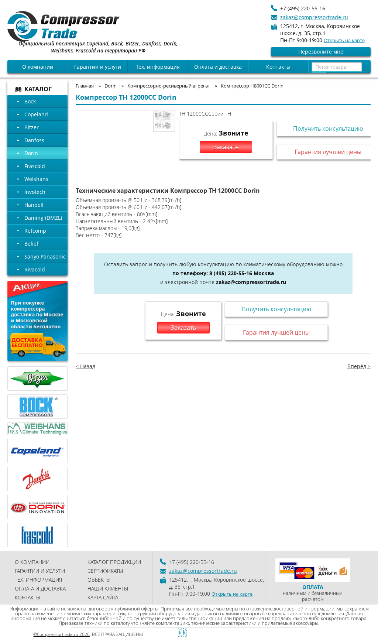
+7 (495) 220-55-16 (302, 8)
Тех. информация (158, 66)
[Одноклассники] (182, 632)
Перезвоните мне (320, 51)
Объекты (98, 579)
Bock (30, 101)
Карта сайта (102, 597)
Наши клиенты (107, 588)
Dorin (31, 153)
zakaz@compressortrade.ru (314, 17)
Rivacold (34, 269)
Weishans (36, 178)
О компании (37, 66)
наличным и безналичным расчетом (313, 592)
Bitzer (31, 127)
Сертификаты (105, 570)
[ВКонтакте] (169, 632)
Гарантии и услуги (97, 66)
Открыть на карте (344, 40)
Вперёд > (359, 366)
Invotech (34, 191)
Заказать (225, 147)
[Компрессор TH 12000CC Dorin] (164, 121)
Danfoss (34, 140)
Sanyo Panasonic (45, 256)
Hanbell (34, 204)
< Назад (85, 366)
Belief (31, 243)
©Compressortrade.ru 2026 (61, 634)
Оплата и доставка (218, 66)
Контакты (278, 66)
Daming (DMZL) (43, 217)
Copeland (36, 114)
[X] (195, 632)
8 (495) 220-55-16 (230, 273)
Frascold (34, 166)
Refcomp (35, 230)
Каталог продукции (114, 561)
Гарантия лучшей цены (276, 332)
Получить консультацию (276, 309)
